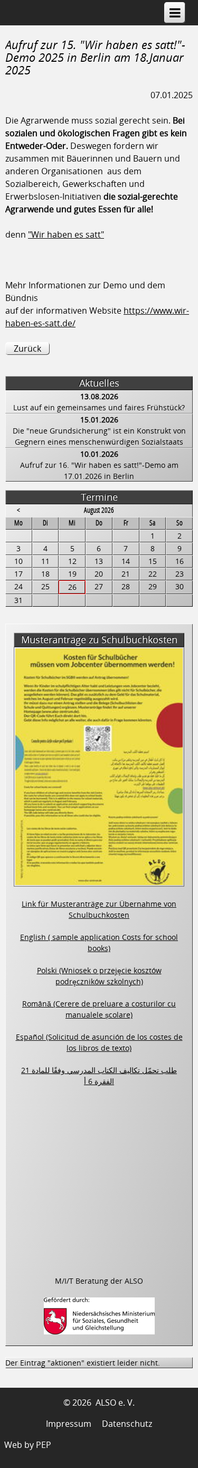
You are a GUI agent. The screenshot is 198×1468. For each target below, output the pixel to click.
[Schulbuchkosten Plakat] (99, 881)
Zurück (27, 348)
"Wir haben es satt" (66, 234)
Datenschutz (127, 1423)
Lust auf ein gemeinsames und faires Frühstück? (99, 407)
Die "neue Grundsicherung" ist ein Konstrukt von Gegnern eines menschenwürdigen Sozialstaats (99, 436)
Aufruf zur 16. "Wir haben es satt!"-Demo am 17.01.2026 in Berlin (99, 470)
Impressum (68, 1423)
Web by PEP (27, 1445)
